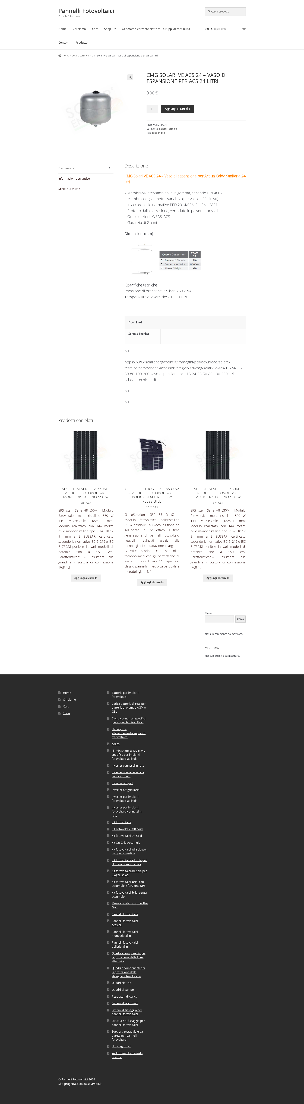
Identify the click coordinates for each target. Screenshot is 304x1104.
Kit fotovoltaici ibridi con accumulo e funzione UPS (128, 884)
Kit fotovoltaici (121, 822)
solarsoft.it (94, 1084)
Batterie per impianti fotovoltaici (125, 695)
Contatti (63, 43)
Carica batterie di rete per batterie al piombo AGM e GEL (129, 707)
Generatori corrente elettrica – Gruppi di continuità (156, 29)
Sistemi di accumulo (125, 1003)
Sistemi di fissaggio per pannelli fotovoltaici (127, 1012)
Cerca (208, 613)
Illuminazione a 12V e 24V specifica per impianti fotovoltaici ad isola (128, 755)
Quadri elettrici (122, 983)
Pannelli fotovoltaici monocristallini (125, 934)
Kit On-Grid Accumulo (126, 843)
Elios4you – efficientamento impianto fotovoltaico (128, 733)
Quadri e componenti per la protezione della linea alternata (128, 957)
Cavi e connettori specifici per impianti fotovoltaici (128, 720)
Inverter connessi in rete (128, 765)
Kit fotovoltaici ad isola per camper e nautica (129, 851)
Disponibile (159, 132)
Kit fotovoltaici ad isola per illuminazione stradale (129, 862)
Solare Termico (80, 55)
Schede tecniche (69, 189)
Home (62, 29)
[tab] (85, 168)
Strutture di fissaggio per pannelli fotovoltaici (128, 1023)
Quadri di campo (123, 990)
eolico (116, 744)
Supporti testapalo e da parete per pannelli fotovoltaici (127, 1035)
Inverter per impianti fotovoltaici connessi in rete (127, 811)
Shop (107, 29)
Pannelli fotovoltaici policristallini (125, 944)
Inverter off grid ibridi (126, 790)
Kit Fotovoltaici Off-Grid (127, 829)
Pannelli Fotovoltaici (86, 10)
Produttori (82, 43)
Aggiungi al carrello (177, 109)
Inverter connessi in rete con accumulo (128, 774)
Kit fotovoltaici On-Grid (127, 836)
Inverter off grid (122, 783)
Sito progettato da (70, 1084)
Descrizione (66, 168)
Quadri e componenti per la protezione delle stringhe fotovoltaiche (128, 972)
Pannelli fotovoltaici (125, 914)
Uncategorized (121, 1046)
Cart (95, 29)
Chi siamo (79, 29)
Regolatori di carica (124, 996)
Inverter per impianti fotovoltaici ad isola (125, 799)
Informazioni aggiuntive (74, 178)
